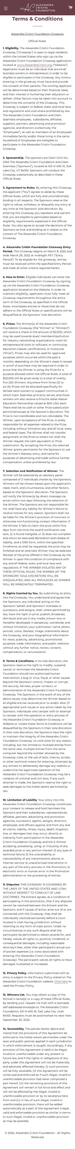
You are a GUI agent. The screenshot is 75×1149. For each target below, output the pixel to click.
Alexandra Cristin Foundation (35, 1133)
